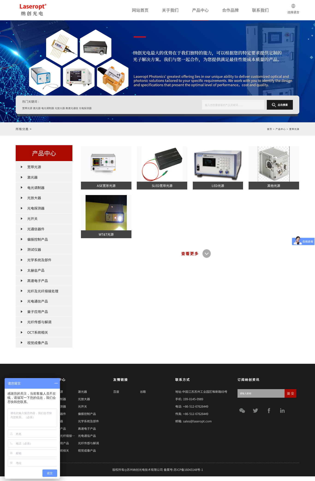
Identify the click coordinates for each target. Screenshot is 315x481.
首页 (269, 129)
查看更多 (190, 253)
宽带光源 (294, 129)
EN (293, 28)
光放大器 (84, 399)
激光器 (82, 391)
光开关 (82, 406)
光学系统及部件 (88, 421)
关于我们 (170, 10)
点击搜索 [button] (283, 104)
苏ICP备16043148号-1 (188, 469)
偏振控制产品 (87, 414)
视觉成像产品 (87, 450)
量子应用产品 (60, 443)
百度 (116, 391)
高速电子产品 (87, 428)
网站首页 (140, 10)
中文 (293, 23)
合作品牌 (230, 10)
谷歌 (143, 391)
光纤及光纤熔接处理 (64, 435)
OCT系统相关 (60, 450)
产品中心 (200, 10)
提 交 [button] (290, 393)
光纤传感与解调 (88, 443)
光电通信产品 (87, 435)
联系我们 (260, 10)
